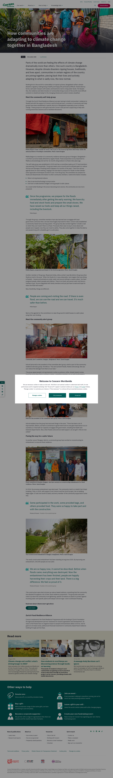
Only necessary (57, 395)
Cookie (83, 387)
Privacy (77, 387)
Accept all (78, 395)
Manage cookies (37, 395)
